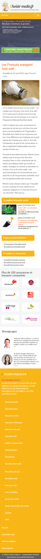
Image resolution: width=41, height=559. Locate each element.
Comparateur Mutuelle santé (15, 244)
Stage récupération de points (17, 506)
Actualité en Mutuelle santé (14, 247)
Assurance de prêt (12, 429)
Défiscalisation (11, 450)
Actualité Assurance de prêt (14, 262)
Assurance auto (11, 402)
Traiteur (8, 513)
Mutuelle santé (11, 478)
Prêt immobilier (11, 492)
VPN (7, 520)
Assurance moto (11, 416)
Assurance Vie (11, 436)
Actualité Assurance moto (14, 265)
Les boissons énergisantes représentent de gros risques (28, 222)
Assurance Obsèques (13, 423)
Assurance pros (11, 409)
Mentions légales (9, 541)
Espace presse (7, 548)
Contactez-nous (8, 534)
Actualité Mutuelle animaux (14, 260)
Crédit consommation (14, 443)
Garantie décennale (13, 464)
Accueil (5, 15)
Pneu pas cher (11, 485)
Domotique (10, 457)
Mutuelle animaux (12, 472)
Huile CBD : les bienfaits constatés (27, 209)
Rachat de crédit (11, 499)
